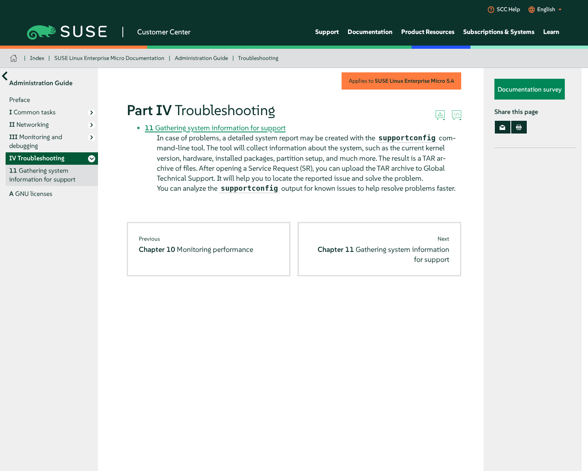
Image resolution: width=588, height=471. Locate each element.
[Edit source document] (456, 115)
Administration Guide (201, 58)
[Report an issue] (440, 115)
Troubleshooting (258, 58)
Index (37, 58)
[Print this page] (519, 127)
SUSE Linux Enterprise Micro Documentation (109, 58)
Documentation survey (530, 89)
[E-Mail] (502, 127)
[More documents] (4, 76)
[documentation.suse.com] (14, 58)
